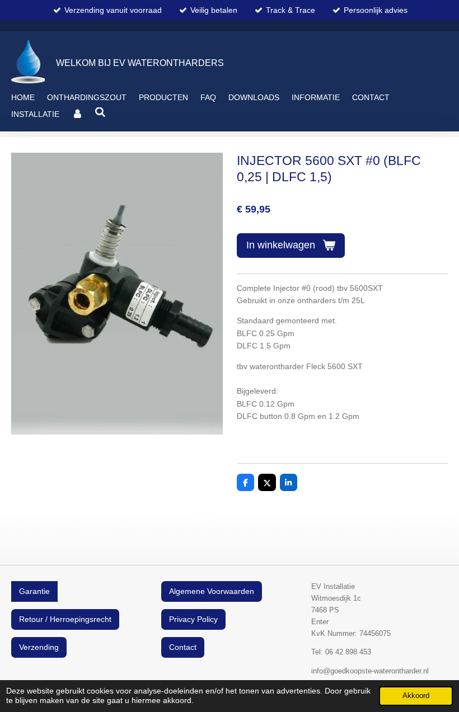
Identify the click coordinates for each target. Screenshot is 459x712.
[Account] (77, 114)
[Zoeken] (101, 112)
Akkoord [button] (415, 696)
